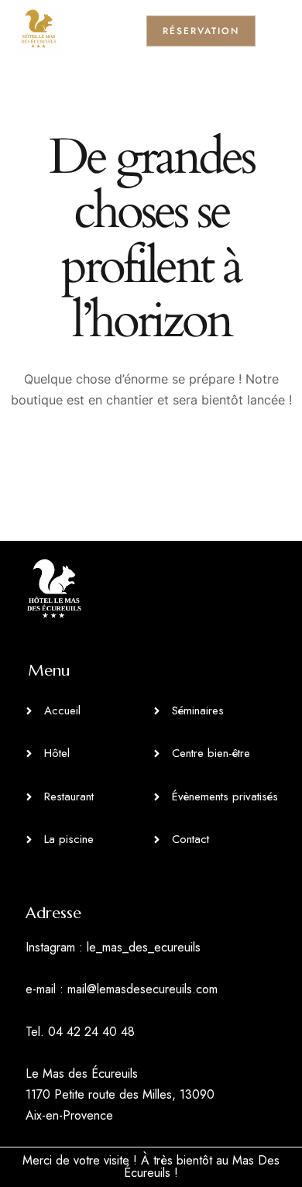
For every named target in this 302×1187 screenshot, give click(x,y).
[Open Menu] (279, 30)
